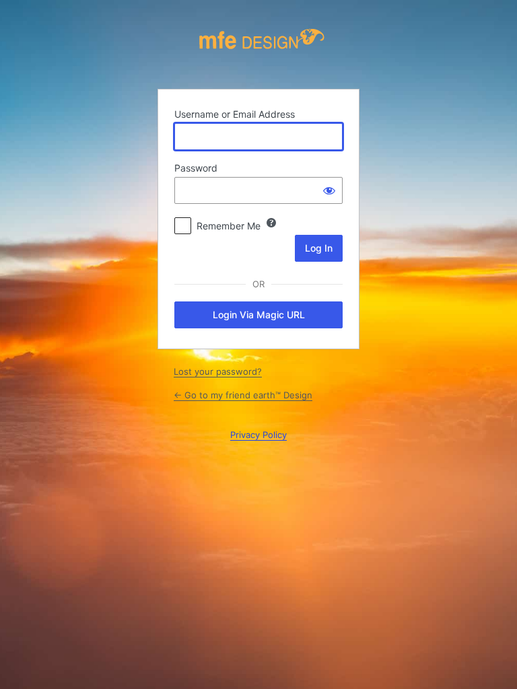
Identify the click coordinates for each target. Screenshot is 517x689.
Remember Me (229, 225)
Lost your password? (218, 371)
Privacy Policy (258, 434)
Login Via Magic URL (259, 314)
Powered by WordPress (262, 49)
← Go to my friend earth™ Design (243, 395)
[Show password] (329, 190)
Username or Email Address (234, 114)
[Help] (271, 223)
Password (195, 168)
